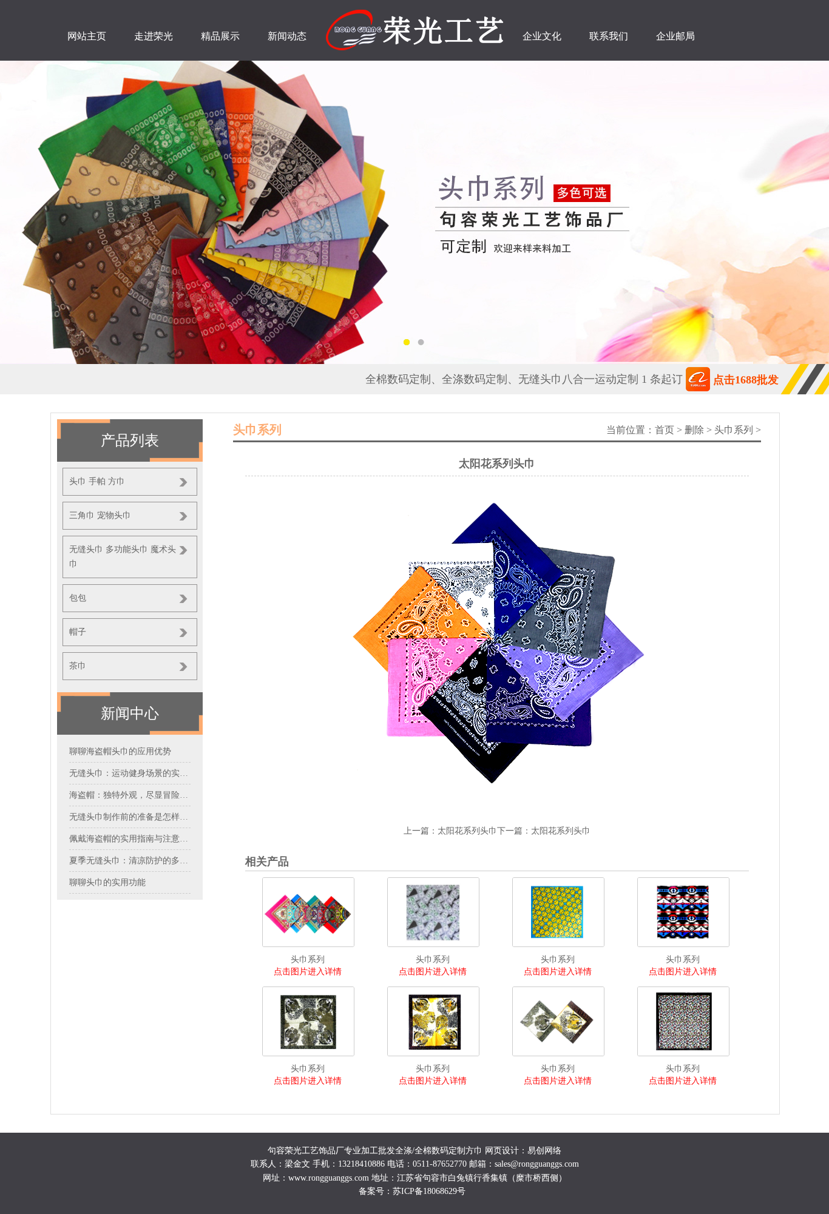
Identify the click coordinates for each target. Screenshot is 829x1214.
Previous (21, 212)
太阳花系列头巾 (467, 830)
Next (808, 212)
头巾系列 (733, 430)
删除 (694, 430)
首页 (664, 430)
